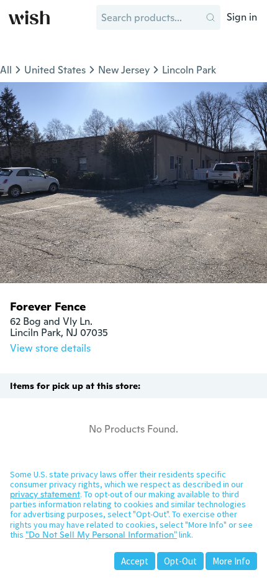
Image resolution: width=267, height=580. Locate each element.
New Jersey (124, 70)
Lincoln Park (189, 70)
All (6, 70)
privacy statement (45, 494)
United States (55, 70)
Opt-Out (180, 561)
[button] (210, 17)
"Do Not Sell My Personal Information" (101, 534)
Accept (134, 561)
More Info (231, 561)
